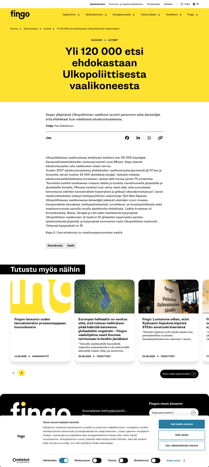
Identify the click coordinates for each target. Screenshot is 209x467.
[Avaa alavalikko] (78, 14)
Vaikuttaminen (94, 14)
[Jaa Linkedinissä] (138, 138)
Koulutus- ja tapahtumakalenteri (126, 4)
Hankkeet (172, 14)
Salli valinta (181, 434)
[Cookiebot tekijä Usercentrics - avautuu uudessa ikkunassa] (21, 460)
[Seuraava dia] (21, 373)
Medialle (168, 4)
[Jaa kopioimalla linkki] (160, 138)
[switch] (97, 460)
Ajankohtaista (97, 4)
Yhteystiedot (153, 4)
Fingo (190, 14)
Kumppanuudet (122, 14)
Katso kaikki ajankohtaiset (176, 373)
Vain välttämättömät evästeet (181, 445)
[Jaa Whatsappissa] (149, 138)
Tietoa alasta (148, 14)
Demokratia (55, 245)
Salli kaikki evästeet (182, 424)
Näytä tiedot (173, 460)
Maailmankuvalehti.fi (162, 412)
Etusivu (14, 28)
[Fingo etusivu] (20, 14)
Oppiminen (69, 14)
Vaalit (70, 245)
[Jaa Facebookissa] (127, 138)
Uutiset (47, 28)
